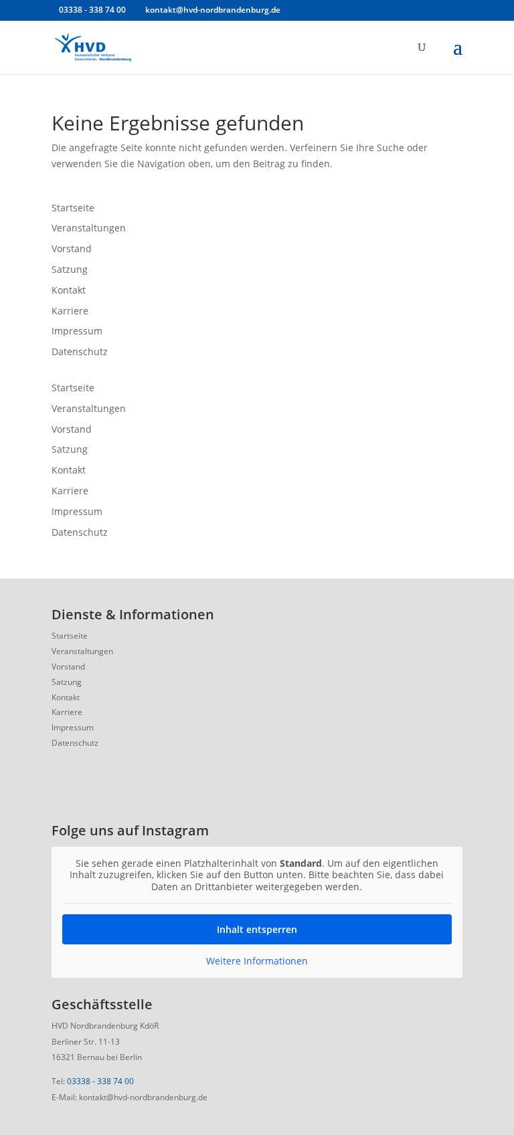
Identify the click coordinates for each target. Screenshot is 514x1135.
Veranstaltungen (89, 227)
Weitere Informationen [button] (257, 961)
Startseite (73, 207)
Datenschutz (80, 351)
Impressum (77, 330)
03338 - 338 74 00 (100, 1081)
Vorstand (72, 248)
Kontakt (69, 290)
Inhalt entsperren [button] (257, 929)
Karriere (70, 310)
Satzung (70, 269)
